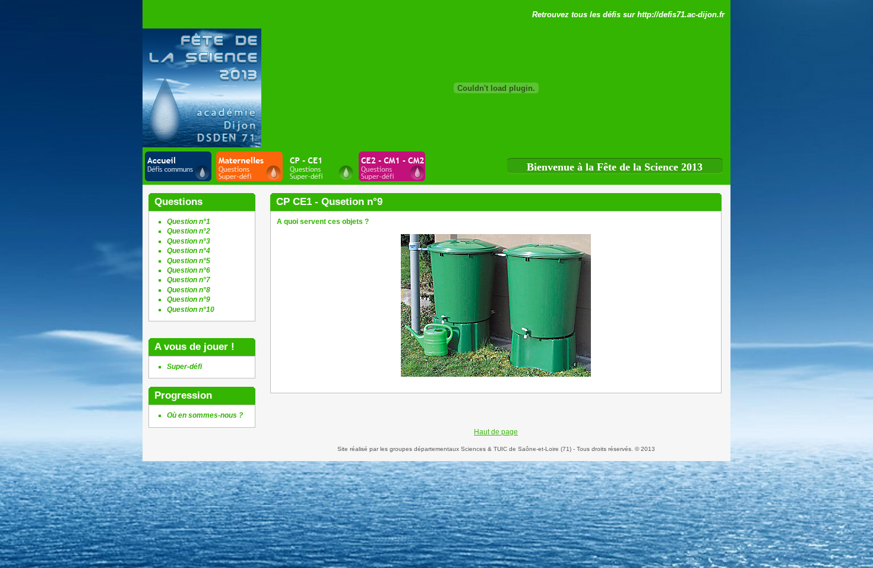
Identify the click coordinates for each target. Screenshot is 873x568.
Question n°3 (188, 241)
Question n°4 (188, 251)
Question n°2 (188, 231)
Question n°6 (188, 270)
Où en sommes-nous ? (205, 415)
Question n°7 (188, 280)
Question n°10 (190, 309)
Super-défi (184, 366)
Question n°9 (188, 299)
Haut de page (496, 432)
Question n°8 (188, 290)
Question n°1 (188, 221)
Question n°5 (188, 261)
